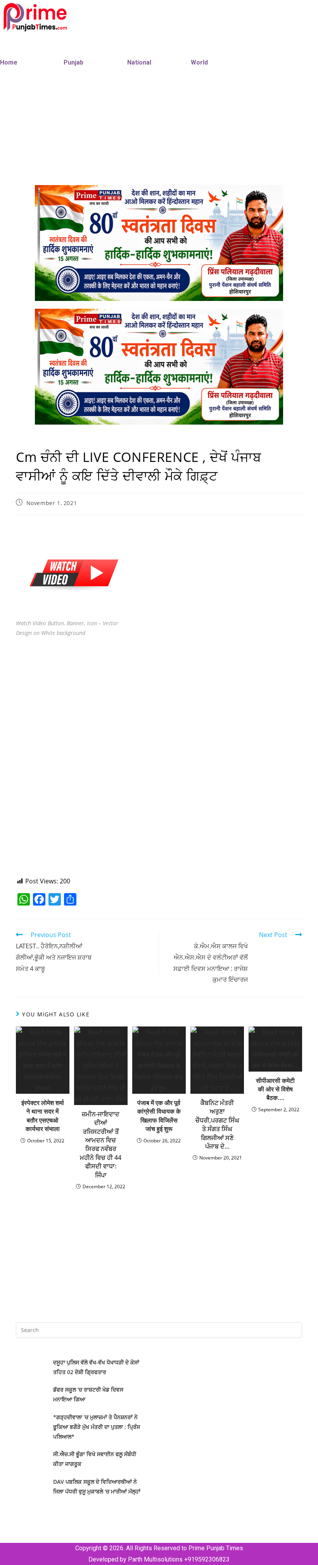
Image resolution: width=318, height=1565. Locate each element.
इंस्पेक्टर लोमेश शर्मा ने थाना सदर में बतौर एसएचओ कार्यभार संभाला (42, 1115)
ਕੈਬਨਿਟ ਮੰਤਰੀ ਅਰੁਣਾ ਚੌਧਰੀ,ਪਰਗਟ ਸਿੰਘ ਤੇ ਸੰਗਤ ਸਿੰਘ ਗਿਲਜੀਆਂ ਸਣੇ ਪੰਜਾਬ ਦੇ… (217, 1124)
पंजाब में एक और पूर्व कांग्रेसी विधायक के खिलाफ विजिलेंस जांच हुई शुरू (159, 1115)
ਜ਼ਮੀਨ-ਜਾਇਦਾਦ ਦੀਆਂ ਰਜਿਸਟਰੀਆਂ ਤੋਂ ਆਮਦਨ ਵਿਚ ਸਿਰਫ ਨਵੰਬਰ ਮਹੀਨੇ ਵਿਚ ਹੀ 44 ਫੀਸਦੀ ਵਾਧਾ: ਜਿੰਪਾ (100, 1144)
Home (8, 62)
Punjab (73, 62)
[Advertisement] (159, 701)
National (139, 62)
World (199, 62)
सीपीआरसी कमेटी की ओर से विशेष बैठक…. (275, 1089)
